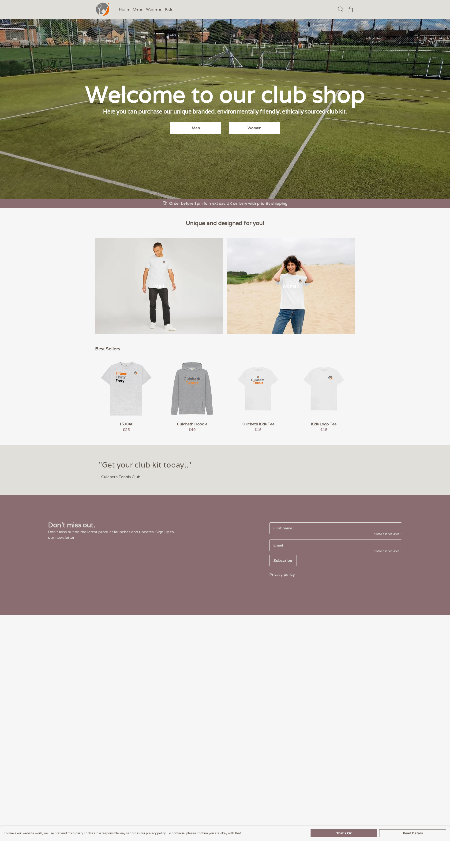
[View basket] (350, 9)
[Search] (340, 9)
